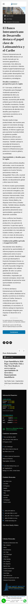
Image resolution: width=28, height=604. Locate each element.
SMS (17, 601)
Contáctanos (14, 332)
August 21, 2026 (9, 357)
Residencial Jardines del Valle (11, 577)
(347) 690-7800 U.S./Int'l (11, 513)
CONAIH (12, 530)
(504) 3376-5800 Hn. (10, 510)
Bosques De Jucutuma (9, 580)
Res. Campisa (7, 545)
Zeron (5, 547)
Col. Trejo (5, 552)
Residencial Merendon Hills (10, 542)
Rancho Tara (6, 566)
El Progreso (6, 486)
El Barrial (5, 556)
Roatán (5, 488)
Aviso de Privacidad (15, 600)
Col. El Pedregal (7, 554)
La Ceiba (5, 483)
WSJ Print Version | (11, 532)
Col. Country (6, 561)
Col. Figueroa (6, 563)
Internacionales (15, 22)
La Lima (5, 497)
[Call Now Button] (4, 601)
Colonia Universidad (8, 568)
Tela (4, 493)
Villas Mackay (6, 559)
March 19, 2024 (9, 16)
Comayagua (6, 500)
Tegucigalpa (6, 490)
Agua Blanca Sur (7, 575)
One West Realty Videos (10, 525)
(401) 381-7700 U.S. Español (12, 515)
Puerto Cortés (7, 502)
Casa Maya (6, 573)
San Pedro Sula (7, 481)
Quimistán (6, 495)
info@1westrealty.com (10, 520)
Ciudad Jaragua (7, 570)
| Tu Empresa (17, 530)
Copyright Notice (7, 600)
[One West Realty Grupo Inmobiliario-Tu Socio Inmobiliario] (14, 4)
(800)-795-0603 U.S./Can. (11, 518)
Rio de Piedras (7, 549)
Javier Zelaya (9, 19)
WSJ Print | (17, 532)
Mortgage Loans (7, 530)
